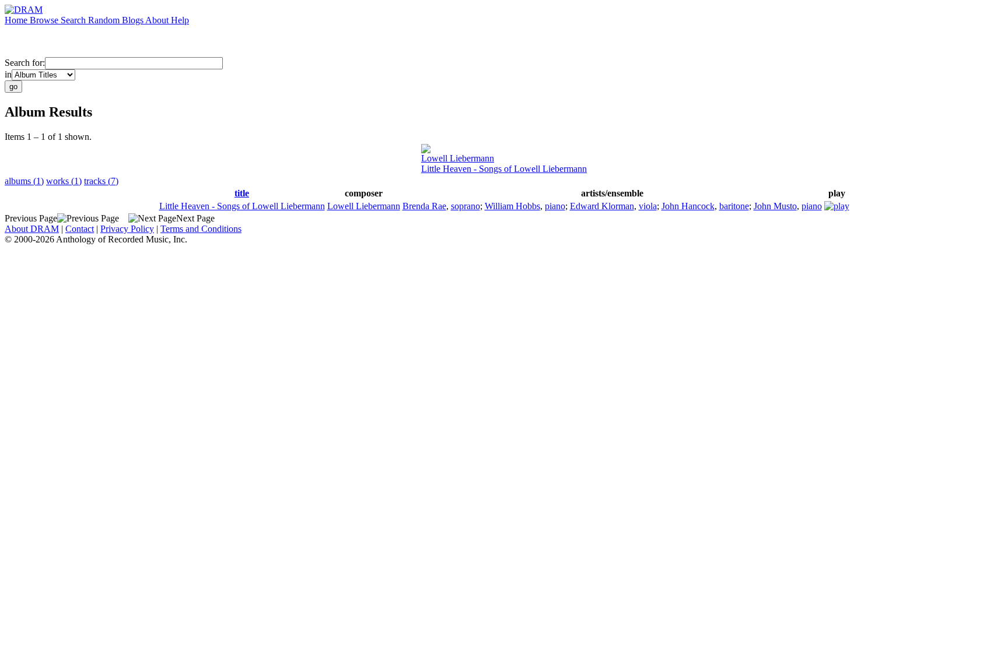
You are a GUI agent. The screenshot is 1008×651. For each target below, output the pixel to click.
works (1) (64, 181)
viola (648, 206)
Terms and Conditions (201, 229)
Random (105, 20)
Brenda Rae (424, 206)
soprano (465, 206)
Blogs (133, 20)
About (158, 20)
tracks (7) (101, 181)
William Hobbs (512, 206)
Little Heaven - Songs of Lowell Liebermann (504, 169)
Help (180, 20)
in (8, 74)
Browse (45, 20)
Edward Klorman (602, 206)
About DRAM (32, 229)
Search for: (25, 63)
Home (17, 20)
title (242, 193)
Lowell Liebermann (457, 158)
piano (555, 206)
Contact (79, 229)
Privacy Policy (127, 229)
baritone (734, 206)
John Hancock (688, 206)
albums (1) (24, 181)
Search (74, 20)
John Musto (775, 206)
